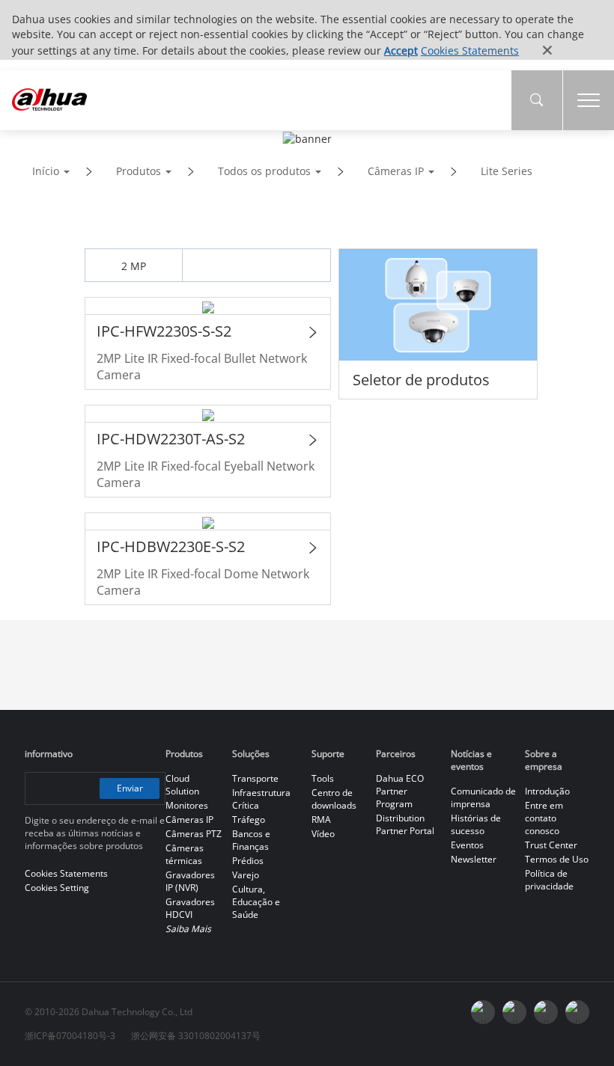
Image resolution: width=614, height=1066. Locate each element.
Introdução (547, 791)
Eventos (467, 845)
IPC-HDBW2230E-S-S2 (171, 546)
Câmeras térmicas (184, 854)
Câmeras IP (396, 171)
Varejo (245, 875)
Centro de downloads (333, 799)
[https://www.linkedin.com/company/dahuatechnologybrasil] (546, 1012)
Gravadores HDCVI (190, 908)
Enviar (130, 788)
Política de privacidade (549, 879)
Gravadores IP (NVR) (190, 881)
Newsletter (473, 859)
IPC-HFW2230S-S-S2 (164, 331)
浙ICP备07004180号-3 (70, 1035)
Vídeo (323, 833)
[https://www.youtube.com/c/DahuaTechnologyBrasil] (514, 1012)
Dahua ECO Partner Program (400, 791)
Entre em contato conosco (544, 818)
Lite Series (506, 171)
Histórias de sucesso (476, 824)
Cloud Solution (182, 784)
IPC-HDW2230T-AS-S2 (171, 439)
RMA (321, 819)
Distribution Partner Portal (405, 824)
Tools (322, 778)
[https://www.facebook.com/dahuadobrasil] (483, 1012)
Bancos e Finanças (251, 840)
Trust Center (551, 845)
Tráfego (248, 819)
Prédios (248, 860)
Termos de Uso (557, 859)
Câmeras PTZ (193, 833)
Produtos (138, 171)
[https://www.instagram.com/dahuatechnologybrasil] (577, 1012)
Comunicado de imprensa (483, 797)
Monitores (186, 805)
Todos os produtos (264, 171)
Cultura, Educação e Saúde (256, 902)
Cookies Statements (470, 50)
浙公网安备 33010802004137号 (196, 1035)
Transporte (255, 778)
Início (45, 171)
